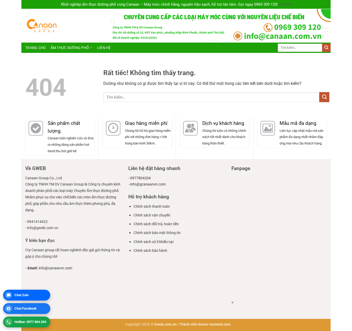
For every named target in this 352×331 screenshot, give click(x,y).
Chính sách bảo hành (150, 250)
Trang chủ (35, 48)
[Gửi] (326, 48)
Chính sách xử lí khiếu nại (153, 242)
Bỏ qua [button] (285, 4)
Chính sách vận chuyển (151, 215)
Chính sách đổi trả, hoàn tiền (156, 224)
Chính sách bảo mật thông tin (157, 233)
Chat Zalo (21, 295)
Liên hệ (104, 48)
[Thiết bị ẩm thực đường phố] (63, 26)
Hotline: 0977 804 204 (30, 322)
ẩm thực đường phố (70, 48)
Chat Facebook (25, 308)
